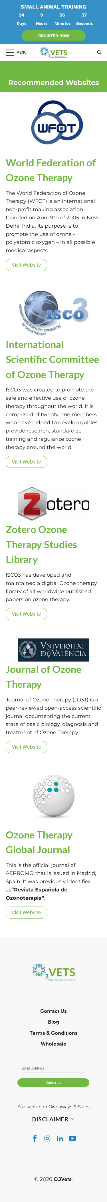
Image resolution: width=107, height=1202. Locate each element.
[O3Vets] (53, 52)
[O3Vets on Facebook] (34, 1138)
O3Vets (63, 1179)
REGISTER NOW (53, 35)
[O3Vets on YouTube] (72, 1138)
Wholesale (53, 1043)
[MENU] (7, 52)
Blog (53, 1022)
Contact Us (53, 1011)
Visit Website (26, 265)
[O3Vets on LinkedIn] (59, 1138)
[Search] (98, 52)
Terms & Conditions (54, 1033)
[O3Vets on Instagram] (47, 1138)
